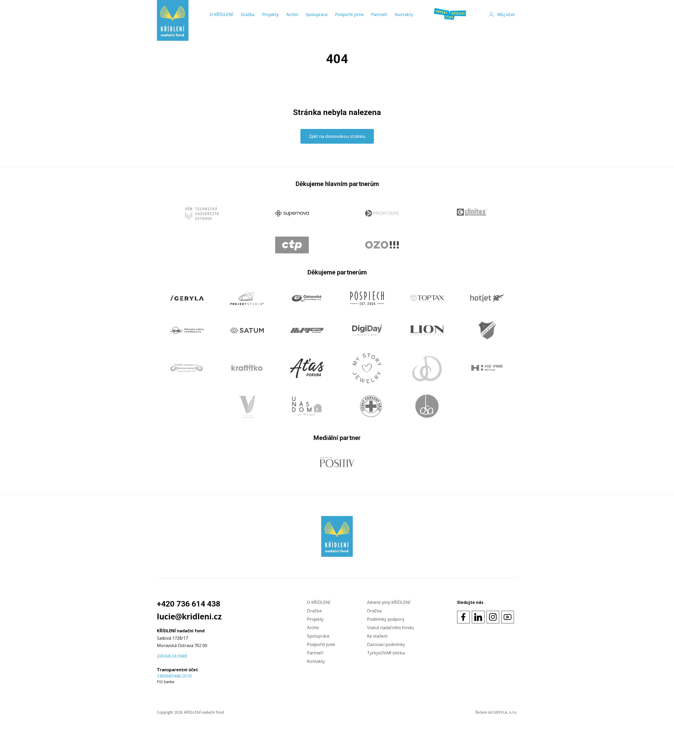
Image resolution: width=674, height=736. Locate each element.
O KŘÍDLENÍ (221, 14)
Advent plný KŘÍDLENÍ (388, 602)
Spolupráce (317, 14)
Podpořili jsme (349, 14)
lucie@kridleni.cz (189, 616)
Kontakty (404, 14)
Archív (292, 14)
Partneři (379, 14)
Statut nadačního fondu (390, 627)
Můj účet (506, 14)
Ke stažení (377, 636)
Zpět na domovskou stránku (337, 136)
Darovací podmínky (386, 644)
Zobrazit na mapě (172, 655)
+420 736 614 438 (188, 603)
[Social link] (463, 617)
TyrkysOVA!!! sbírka (386, 653)
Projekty (270, 14)
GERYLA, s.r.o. (505, 712)
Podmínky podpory (385, 619)
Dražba (248, 14)
